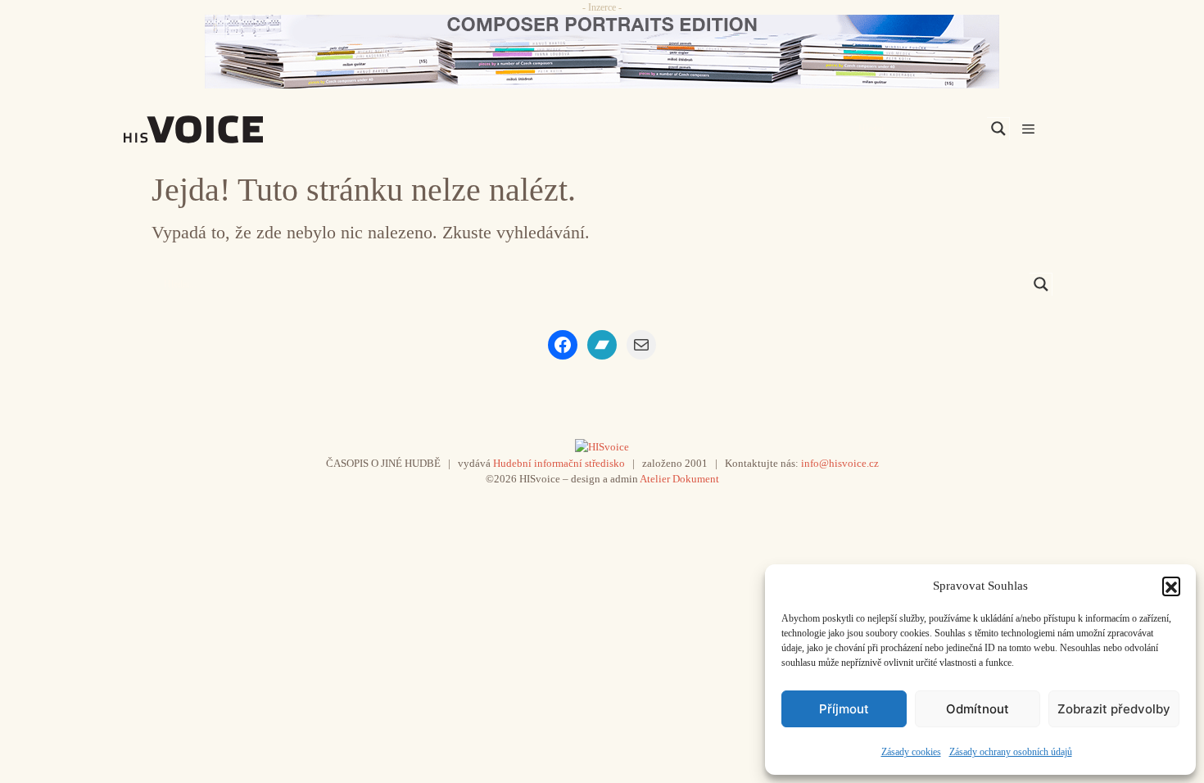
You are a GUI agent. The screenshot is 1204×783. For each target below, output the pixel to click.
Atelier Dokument (679, 479)
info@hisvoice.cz (840, 463)
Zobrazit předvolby (1113, 709)
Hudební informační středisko (559, 463)
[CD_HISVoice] (602, 51)
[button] (1171, 585)
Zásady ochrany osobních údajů (1010, 752)
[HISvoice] (229, 129)
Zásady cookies (911, 752)
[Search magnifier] (998, 128)
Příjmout (844, 709)
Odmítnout (977, 709)
